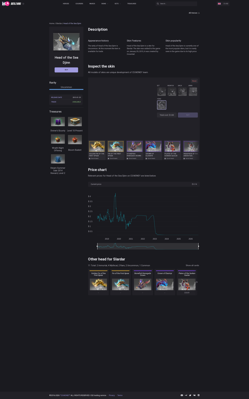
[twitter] (190, 395)
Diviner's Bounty (58, 130)
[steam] (186, 395)
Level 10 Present (75, 130)
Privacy (112, 395)
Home (51, 23)
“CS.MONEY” (65, 395)
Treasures (131, 4)
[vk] (194, 395)
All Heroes (193, 13)
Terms (119, 395)
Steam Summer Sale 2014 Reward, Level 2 (57, 170)
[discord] (198, 395)
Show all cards (192, 265)
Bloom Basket (74, 150)
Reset (194, 81)
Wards (92, 4)
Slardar (59, 23)
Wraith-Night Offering (58, 149)
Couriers (79, 4)
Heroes (66, 4)
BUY (187, 115)
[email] (182, 395)
